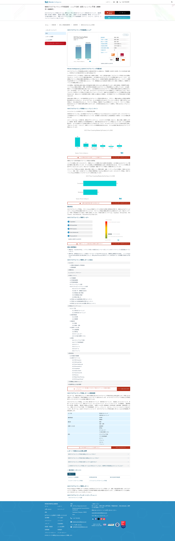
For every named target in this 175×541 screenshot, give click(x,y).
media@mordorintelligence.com (80, 526)
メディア (47, 523)
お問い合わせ (48, 509)
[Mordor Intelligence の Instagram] (104, 519)
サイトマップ (61, 509)
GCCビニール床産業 (73, 477)
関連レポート (71, 474)
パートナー (60, 520)
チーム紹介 (60, 517)
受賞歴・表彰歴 (48, 526)
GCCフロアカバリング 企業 (75, 497)
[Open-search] (172, 2)
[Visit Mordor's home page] (53, 2)
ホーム (46, 506)
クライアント (48, 520)
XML (46, 512)
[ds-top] (117, 17)
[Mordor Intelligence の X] (98, 519)
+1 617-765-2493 (125, 2)
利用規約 (60, 529)
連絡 (114, 2)
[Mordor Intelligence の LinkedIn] (93, 519)
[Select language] (117, 2)
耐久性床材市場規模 (115, 477)
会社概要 (47, 517)
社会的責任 (60, 523)
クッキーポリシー (62, 532)
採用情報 (47, 529)
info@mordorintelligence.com (79, 522)
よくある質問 (61, 526)
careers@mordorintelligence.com (99, 513)
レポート (108, 2)
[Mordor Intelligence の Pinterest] (101, 519)
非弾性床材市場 (93, 477)
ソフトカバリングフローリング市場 (98, 480)
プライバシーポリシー (50, 532)
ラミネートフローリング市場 (75, 480)
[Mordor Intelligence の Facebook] (96, 519)
